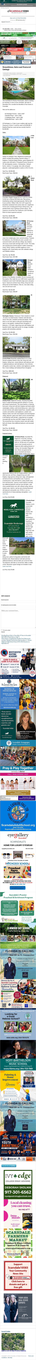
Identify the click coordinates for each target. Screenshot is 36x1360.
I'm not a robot (6, 630)
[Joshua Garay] (18, 963)
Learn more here (7, 566)
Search (3, 22)
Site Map (10, 1357)
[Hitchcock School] (18, 877)
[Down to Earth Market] (18, 1243)
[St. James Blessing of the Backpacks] (18, 694)
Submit (3, 632)
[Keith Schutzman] (18, 42)
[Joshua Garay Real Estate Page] (18, 1116)
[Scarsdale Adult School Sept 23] (18, 816)
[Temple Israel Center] (18, 994)
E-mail (8, 605)
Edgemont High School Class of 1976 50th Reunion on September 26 (15, 642)
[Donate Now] (18, 1275)
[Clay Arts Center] (18, 49)
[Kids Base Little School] (18, 907)
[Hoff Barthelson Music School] (18, 1055)
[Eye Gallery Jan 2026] (18, 846)
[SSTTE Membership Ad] (18, 755)
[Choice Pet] (18, 34)
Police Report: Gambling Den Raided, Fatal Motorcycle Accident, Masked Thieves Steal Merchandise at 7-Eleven (16, 639)
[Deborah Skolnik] (18, 1184)
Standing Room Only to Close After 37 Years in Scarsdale (16, 635)
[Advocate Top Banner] (18, 62)
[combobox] (15, 22)
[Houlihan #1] (18, 38)
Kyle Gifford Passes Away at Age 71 (10, 637)
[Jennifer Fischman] (18, 724)
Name (4, 600)
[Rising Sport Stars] (18, 1146)
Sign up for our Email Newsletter (18, 18)
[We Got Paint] (18, 1085)
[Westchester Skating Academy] (18, 663)
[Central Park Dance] (18, 785)
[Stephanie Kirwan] (18, 1308)
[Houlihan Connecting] (18, 1)
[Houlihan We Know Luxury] (18, 5)
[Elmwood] (18, 935)
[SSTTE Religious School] (18, 1024)
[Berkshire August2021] (18, 45)
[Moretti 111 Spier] (18, 57)
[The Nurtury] (18, 53)
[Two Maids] (18, 1213)
